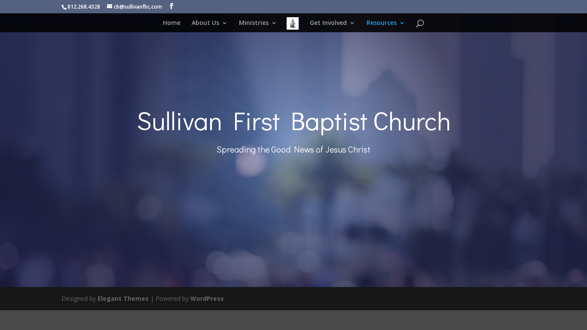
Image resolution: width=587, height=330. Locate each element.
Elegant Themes (123, 298)
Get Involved (328, 23)
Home (171, 23)
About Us (205, 23)
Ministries (254, 23)
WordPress (207, 298)
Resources (382, 23)
